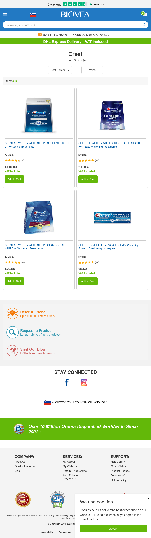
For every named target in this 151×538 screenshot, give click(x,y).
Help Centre (118, 461)
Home (68, 60)
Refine (92, 70)
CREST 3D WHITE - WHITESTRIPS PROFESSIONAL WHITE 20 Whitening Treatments (109, 144)
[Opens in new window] (67, 382)
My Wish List (70, 466)
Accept (113, 528)
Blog (17, 471)
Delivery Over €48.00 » (92, 34)
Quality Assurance (25, 466)
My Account (69, 461)
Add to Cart (14, 179)
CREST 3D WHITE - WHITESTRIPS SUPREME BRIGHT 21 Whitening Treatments (37, 144)
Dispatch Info (118, 475)
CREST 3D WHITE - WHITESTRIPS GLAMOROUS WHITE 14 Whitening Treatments (34, 246)
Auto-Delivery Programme (70, 476)
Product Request (120, 471)
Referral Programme (75, 471)
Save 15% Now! (55, 34)
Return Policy (118, 480)
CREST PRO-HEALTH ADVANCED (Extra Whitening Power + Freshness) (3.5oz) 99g (108, 246)
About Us (20, 461)
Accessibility (47, 532)
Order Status (118, 466)
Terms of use (65, 532)
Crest (11, 154)
